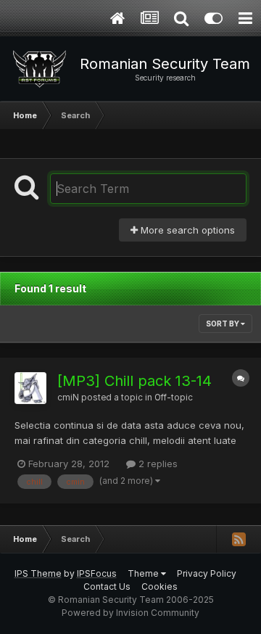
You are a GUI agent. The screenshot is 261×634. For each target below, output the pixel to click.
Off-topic (173, 397)
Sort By (223, 323)
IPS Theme (38, 573)
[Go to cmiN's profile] (30, 388)
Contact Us (106, 586)
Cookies (159, 586)
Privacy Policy (206, 573)
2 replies (157, 463)
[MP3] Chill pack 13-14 (134, 381)
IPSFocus (97, 573)
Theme (144, 573)
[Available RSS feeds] (238, 539)
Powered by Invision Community (130, 612)
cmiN (68, 397)
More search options (186, 230)
